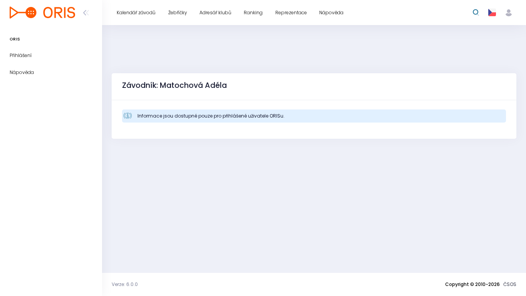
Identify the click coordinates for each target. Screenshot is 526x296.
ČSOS (509, 284)
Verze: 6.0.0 (125, 284)
